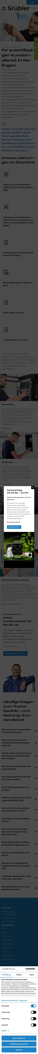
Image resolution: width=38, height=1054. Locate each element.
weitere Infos (13, 527)
